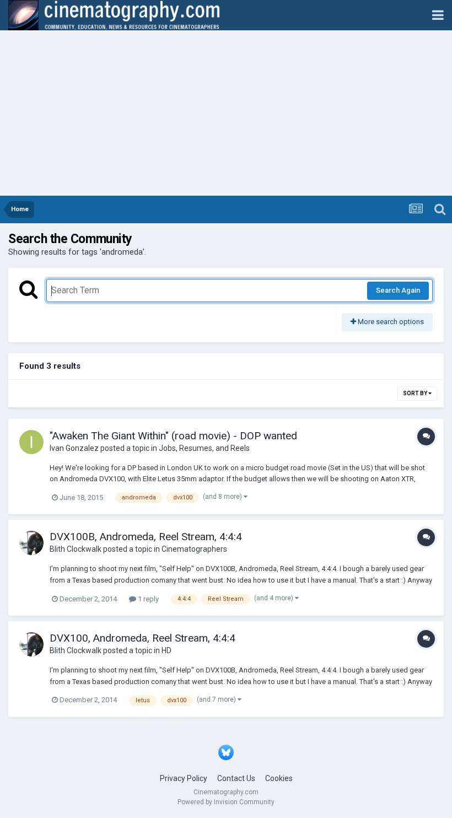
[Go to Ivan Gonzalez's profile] (31, 442)
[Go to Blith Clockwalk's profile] (31, 543)
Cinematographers (194, 549)
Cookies (279, 778)
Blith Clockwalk (75, 549)
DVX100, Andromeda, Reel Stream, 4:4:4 (142, 638)
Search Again (398, 290)
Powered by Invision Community (226, 802)
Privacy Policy (183, 778)
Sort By (415, 393)
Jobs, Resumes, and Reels (204, 448)
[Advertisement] (226, 113)
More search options (390, 321)
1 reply (147, 599)
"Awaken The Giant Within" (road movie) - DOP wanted (173, 435)
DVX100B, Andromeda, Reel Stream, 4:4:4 (146, 536)
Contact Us (236, 778)
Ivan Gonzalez (74, 448)
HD (166, 650)
